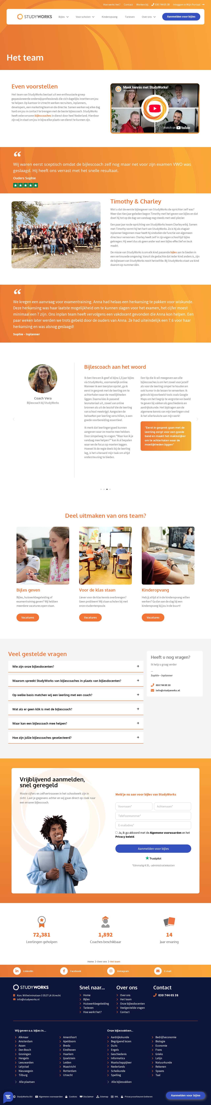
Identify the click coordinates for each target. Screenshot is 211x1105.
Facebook (75, 971)
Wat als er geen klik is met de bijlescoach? (42, 709)
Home (91, 961)
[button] (14, 419)
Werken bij (142, 4)
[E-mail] (158, 971)
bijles (173, 252)
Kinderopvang (110, 16)
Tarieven (130, 16)
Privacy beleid (124, 837)
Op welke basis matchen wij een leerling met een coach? (52, 695)
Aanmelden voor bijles (185, 1095)
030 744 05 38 (162, 4)
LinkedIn (28, 971)
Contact (128, 4)
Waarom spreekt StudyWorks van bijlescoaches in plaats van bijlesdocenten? (66, 681)
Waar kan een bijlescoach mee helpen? (39, 723)
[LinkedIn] (17, 971)
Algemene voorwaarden (165, 833)
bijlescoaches (43, 115)
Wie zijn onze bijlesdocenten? (33, 666)
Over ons (147, 16)
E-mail (167, 971)
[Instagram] (111, 971)
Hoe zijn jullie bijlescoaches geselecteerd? (42, 737)
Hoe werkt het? (112, 4)
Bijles (62, 16)
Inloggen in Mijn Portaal (187, 4)
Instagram (123, 971)
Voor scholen (83, 16)
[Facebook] (64, 971)
